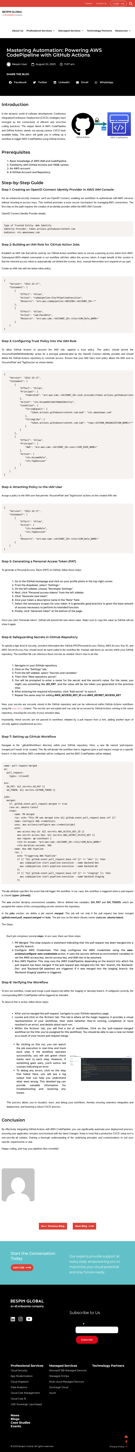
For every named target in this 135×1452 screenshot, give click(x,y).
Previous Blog (56, 1226)
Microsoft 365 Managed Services (67, 1370)
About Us (17, 30)
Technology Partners (99, 30)
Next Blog (81, 1226)
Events (16, 1426)
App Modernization (22, 1376)
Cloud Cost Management (25, 1392)
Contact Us (101, 3)
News (15, 1415)
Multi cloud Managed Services (66, 1381)
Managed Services (69, 30)
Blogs (15, 1419)
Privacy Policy (117, 1446)
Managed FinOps (59, 1376)
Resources (121, 30)
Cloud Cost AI (18, 1398)
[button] (18, 82)
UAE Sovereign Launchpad (26, 1404)
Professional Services (39, 30)
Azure (52, 1392)
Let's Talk (19, 1267)
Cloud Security (19, 1370)
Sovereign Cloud (58, 1387)
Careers (88, 3)
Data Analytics (19, 1387)
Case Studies (20, 1422)
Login (116, 3)
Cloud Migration (20, 1381)
